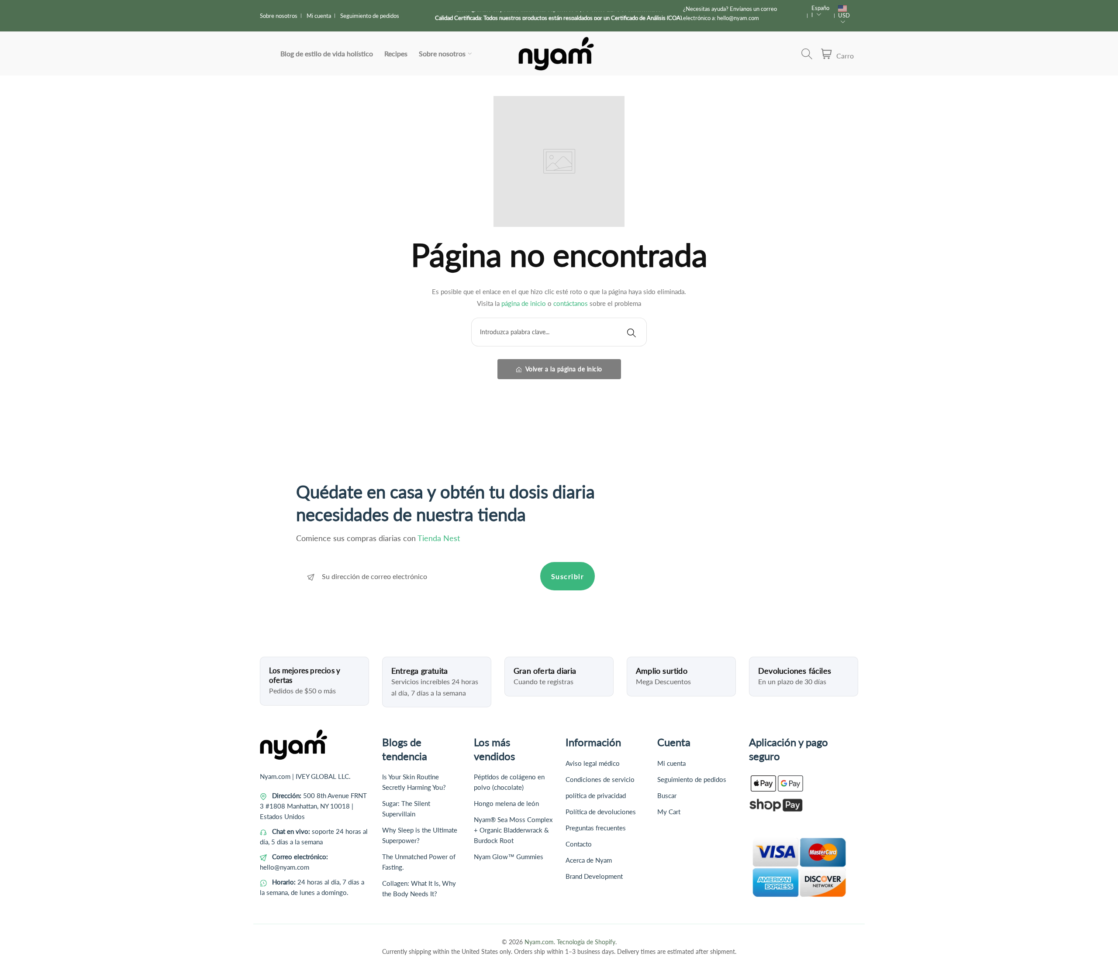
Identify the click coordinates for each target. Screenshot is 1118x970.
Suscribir (567, 576)
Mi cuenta (319, 15)
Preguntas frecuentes (596, 828)
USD (844, 15)
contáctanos (570, 303)
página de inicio (523, 303)
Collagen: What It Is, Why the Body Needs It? (419, 888)
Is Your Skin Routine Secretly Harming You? (414, 782)
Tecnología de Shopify (586, 942)
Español (820, 11)
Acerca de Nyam (589, 860)
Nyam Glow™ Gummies (508, 856)
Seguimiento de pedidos (369, 15)
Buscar (666, 795)
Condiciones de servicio (600, 779)
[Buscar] (631, 332)
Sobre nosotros (278, 15)
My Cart (668, 812)
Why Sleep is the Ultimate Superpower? (419, 835)
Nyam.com (539, 942)
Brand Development (594, 876)
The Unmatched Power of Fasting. (418, 862)
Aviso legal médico (593, 763)
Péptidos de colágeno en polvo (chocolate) (509, 782)
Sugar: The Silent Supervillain (406, 808)
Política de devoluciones (601, 812)
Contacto (579, 844)
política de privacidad (596, 795)
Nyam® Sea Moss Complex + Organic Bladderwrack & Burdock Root (513, 830)
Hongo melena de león (506, 803)
